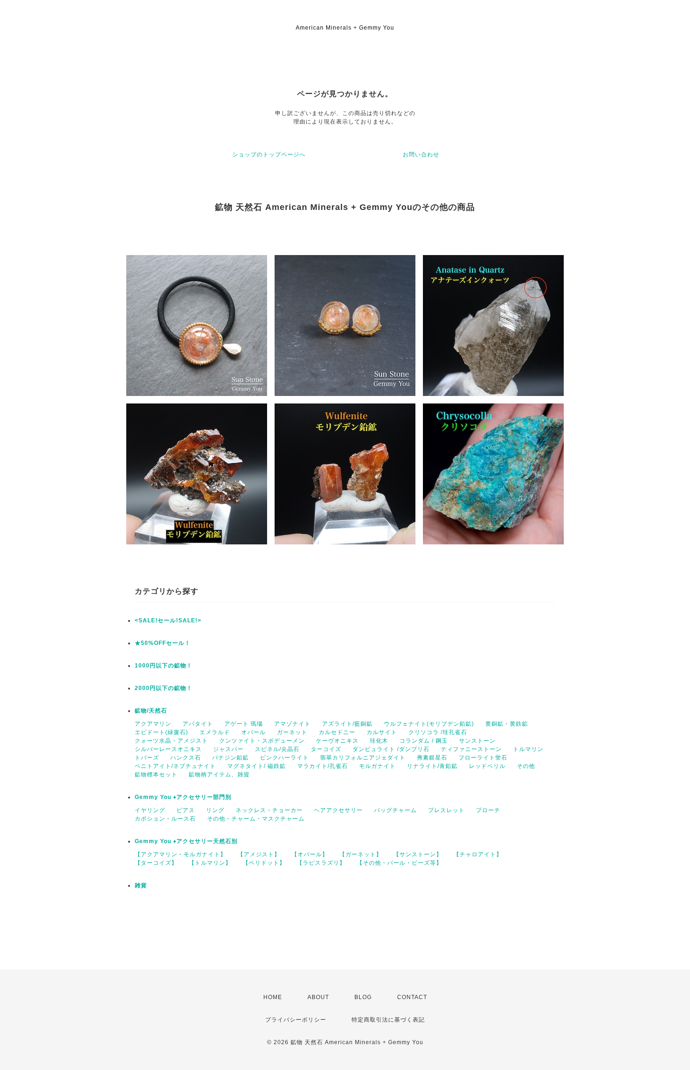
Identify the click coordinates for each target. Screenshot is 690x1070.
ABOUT (318, 997)
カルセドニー (337, 732)
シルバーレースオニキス (168, 749)
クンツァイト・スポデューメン (262, 740)
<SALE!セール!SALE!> (168, 620)
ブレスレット (446, 810)
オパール (253, 732)
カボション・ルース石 (165, 818)
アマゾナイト (292, 724)
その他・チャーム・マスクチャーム (256, 818)
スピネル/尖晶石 (277, 749)
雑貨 (141, 885)
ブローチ (488, 810)
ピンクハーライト (284, 757)
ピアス (185, 810)
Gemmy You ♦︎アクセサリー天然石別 (186, 841)
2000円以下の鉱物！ (163, 688)
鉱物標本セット (156, 774)
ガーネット (292, 732)
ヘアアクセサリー (338, 810)
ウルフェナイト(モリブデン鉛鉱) (429, 724)
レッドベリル (487, 766)
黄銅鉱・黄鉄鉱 (506, 724)
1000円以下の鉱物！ (163, 665)
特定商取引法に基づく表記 (388, 1019)
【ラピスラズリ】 (321, 863)
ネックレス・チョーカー (269, 810)
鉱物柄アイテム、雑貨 (219, 774)
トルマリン (528, 749)
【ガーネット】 (360, 854)
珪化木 (379, 740)
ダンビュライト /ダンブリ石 (391, 749)
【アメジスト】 (259, 854)
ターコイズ (326, 749)
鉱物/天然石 (151, 710)
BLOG (363, 997)
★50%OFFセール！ (163, 643)
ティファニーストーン (471, 749)
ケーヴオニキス (337, 740)
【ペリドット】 (264, 863)
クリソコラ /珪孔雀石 (437, 732)
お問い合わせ (421, 154)
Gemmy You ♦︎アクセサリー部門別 (183, 797)
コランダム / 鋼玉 (423, 740)
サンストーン (477, 740)
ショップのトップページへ (269, 154)
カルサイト (382, 732)
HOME (272, 997)
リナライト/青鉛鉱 (432, 766)
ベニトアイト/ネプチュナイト (175, 766)
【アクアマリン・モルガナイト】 (180, 854)
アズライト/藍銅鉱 (347, 724)
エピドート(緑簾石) (161, 732)
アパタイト (198, 724)
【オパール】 (309, 854)
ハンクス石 (185, 757)
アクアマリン (153, 724)
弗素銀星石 (432, 757)
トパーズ (147, 757)
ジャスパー (228, 749)
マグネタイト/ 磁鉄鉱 (256, 766)
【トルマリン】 (210, 863)
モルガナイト (377, 766)
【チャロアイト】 (477, 854)
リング (215, 810)
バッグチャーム (395, 810)
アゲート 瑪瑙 (243, 724)
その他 (526, 766)
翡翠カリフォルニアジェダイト (363, 757)
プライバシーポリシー (295, 1019)
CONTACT (412, 997)
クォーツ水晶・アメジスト (171, 740)
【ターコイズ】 (156, 863)
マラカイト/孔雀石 (322, 766)
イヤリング (150, 810)
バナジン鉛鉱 (230, 757)
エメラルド (214, 732)
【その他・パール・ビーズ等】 (399, 863)
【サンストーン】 (417, 854)
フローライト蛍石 (483, 757)
